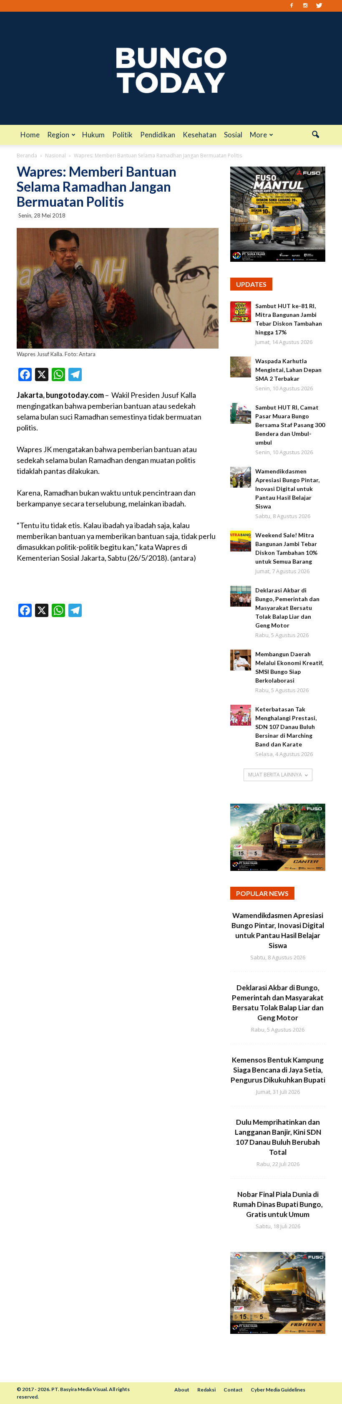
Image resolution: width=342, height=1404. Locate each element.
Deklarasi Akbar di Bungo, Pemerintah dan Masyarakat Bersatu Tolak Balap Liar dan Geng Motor (287, 608)
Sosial (233, 134)
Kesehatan (199, 134)
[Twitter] (319, 6)
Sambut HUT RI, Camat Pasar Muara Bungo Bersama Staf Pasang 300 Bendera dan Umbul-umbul (290, 425)
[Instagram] (305, 6)
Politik (122, 134)
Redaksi (206, 1389)
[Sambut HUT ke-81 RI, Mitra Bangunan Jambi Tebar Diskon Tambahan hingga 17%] (240, 311)
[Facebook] (291, 6)
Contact (233, 1389)
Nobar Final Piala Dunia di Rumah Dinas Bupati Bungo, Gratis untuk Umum (278, 1204)
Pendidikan (157, 134)
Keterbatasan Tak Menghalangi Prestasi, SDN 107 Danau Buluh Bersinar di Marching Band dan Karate (286, 727)
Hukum (93, 134)
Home (30, 134)
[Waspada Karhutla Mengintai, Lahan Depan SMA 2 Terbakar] (240, 367)
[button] (315, 135)
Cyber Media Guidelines (278, 1389)
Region (58, 134)
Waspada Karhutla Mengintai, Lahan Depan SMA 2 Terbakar (288, 369)
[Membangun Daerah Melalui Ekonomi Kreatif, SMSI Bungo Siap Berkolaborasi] (240, 660)
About (181, 1389)
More (258, 134)
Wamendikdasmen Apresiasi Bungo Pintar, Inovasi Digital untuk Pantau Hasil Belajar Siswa (287, 489)
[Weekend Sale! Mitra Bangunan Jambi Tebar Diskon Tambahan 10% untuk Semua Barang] (240, 541)
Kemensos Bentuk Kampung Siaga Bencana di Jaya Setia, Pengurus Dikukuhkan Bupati (278, 1069)
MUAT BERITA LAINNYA (275, 774)
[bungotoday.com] (171, 68)
